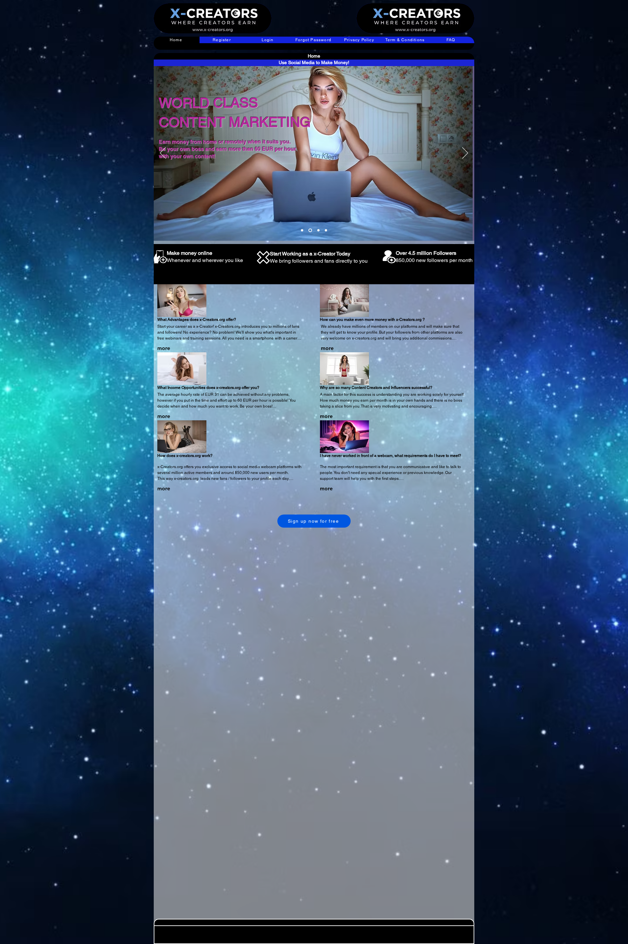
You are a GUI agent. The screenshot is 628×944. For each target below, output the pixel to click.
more (163, 348)
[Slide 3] (318, 230)
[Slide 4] (326, 230)
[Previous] (163, 153)
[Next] (465, 153)
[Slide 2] (310, 230)
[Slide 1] (302, 230)
